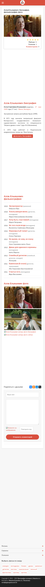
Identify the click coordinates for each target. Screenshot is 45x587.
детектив (6, 569)
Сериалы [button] (5, 550)
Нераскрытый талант (18, 231)
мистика (14, 569)
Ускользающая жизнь (18, 212)
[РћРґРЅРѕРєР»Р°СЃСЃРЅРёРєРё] (33, 387)
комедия (6, 566)
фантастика (7, 572)
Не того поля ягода (17, 225)
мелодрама (15, 566)
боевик (23, 566)
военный (34, 569)
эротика (24, 572)
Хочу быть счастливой (19, 220)
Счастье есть (15, 272)
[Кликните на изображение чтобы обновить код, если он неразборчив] (12, 429)
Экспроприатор (16, 206)
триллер (16, 572)
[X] (40, 387)
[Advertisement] (22, 72)
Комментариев (31, 47)
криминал (38, 566)
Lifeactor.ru (36, 578)
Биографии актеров (25, 578)
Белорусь (27, 109)
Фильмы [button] (5, 546)
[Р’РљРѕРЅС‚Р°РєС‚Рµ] (30, 387)
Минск (20, 109)
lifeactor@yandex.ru (15, 580)
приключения (24, 569)
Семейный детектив (18, 255)
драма (30, 566)
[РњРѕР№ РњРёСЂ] (36, 387)
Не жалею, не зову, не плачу (21, 239)
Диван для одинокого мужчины (22, 247)
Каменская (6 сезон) (17, 264)
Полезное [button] (5, 555)
